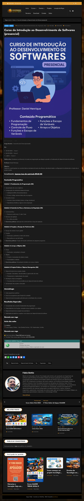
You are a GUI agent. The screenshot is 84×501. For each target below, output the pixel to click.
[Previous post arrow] (4, 402)
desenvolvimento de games (29, 25)
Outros (11, 25)
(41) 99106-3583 (30, 337)
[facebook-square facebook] (76, 3)
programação (40, 25)
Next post (45, 400)
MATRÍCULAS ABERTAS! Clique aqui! (14, 341)
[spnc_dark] (72, 10)
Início (27, 8)
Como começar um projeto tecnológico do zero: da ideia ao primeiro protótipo (12, 471)
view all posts (26, 395)
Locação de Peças (59, 8)
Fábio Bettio (51, 25)
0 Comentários (67, 25)
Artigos (7, 459)
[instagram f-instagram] (73, 3)
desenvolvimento (20, 25)
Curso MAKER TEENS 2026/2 (13, 428)
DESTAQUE (12, 459)
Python (45, 25)
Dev (36, 25)
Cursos (33, 8)
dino (60, 427)
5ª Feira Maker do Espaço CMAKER (54, 403)
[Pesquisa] (70, 11)
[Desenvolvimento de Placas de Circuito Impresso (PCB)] (67, 419)
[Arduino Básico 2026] (42, 419)
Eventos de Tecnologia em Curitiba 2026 (29, 471)
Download (36, 13)
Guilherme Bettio (73, 475)
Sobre (50, 13)
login (16, 446)
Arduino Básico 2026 (37, 428)
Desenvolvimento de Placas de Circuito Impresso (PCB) (65, 429)
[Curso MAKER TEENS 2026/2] (16, 419)
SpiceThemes (55, 483)
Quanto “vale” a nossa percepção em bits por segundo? (71, 471)
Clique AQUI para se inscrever (23, 335)
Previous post (37, 400)
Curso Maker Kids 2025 (33, 403)
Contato (44, 13)
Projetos (49, 8)
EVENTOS (32, 459)
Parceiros (28, 13)
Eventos (41, 8)
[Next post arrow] (79, 402)
